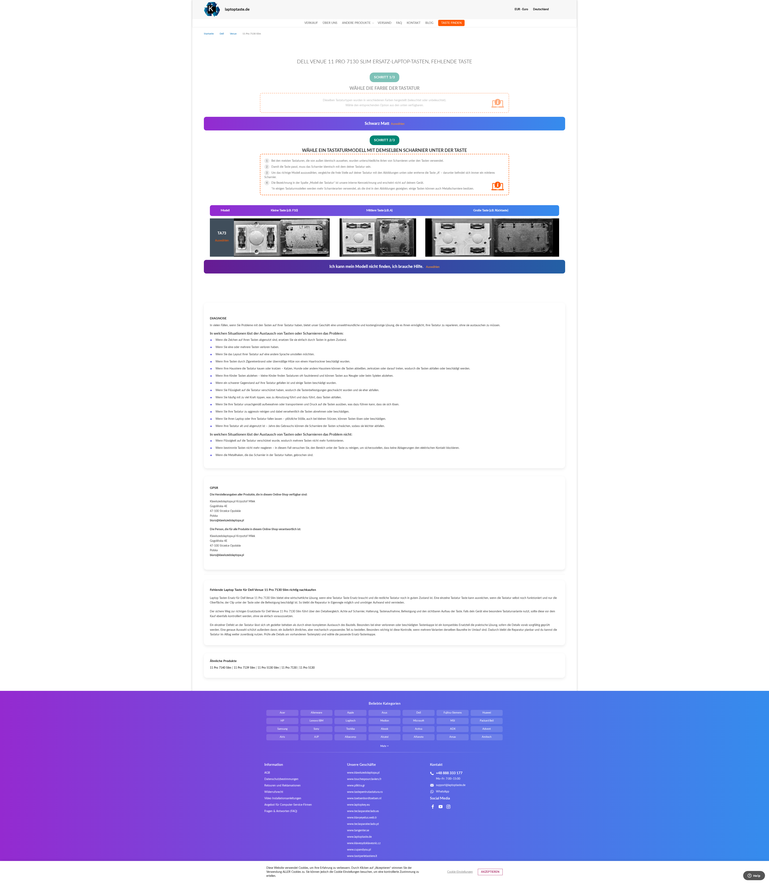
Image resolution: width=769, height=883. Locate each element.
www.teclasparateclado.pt (363, 824)
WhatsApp (442, 791)
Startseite (209, 33)
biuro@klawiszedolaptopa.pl (227, 520)
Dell (222, 33)
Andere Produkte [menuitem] (356, 22)
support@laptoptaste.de (450, 785)
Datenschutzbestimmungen (281, 779)
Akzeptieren (490, 872)
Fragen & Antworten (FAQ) (280, 811)
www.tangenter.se (358, 830)
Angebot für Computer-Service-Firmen (288, 804)
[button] (523, 9)
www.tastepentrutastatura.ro (365, 792)
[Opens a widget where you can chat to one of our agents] (754, 876)
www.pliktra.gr (356, 785)
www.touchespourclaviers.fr (364, 779)
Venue (233, 33)
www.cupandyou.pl (359, 849)
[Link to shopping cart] (554, 9)
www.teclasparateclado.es (363, 811)
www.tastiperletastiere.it (362, 856)
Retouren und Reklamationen (282, 785)
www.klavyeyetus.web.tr (362, 817)
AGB (267, 772)
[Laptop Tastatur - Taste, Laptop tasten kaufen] (212, 9)
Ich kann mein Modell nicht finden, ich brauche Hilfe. (384, 267)
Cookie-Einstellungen (460, 872)
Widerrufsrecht (273, 792)
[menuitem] (311, 23)
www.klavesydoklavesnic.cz (363, 843)
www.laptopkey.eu (358, 804)
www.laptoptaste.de (359, 837)
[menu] (384, 23)
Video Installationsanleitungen (282, 798)
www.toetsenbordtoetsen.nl (364, 798)
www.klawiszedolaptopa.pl (363, 772)
